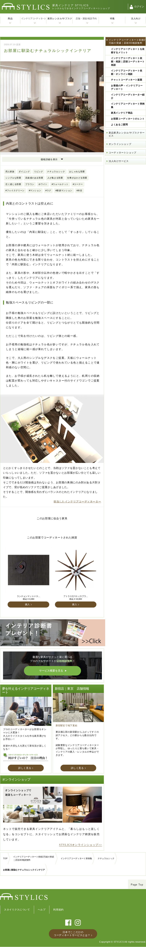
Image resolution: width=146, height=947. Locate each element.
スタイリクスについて (17, 909)
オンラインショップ (120, 144)
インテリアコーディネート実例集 (128, 105)
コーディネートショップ (122, 152)
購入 (27, 604)
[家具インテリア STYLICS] (25, 6)
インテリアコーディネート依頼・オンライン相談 (126, 72)
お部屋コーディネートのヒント (128, 118)
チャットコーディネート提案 (126, 79)
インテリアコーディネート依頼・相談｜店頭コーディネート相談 (128, 61)
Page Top (137, 884)
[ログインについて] (131, 7)
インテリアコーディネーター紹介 (128, 96)
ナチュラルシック (106, 858)
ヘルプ (42, 909)
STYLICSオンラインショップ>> (80, 844)
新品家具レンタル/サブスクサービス (127, 134)
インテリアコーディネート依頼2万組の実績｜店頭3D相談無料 (127, 41)
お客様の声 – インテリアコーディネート (127, 87)
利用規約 (58, 909)
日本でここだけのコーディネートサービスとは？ (72, 934)
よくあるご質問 (119, 124)
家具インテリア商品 (122, 113)
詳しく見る (24, 768)
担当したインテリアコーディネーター (77, 501)
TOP (5, 858)
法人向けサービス (119, 161)
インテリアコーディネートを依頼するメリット (128, 51)
